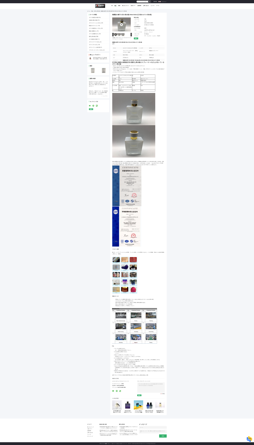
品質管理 (139, 5)
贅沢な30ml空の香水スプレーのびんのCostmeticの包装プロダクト (149, 411)
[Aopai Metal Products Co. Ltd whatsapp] (94, 105)
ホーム (88, 11)
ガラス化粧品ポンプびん (95, 28)
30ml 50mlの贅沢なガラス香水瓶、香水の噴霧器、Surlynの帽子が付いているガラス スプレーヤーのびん (100, 59)
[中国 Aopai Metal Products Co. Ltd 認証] (92, 70)
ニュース (152, 5)
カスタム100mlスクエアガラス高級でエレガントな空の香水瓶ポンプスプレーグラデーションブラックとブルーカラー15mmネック (138, 411)
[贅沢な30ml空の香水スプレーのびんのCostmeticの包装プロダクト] (149, 405)
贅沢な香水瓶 (97, 11)
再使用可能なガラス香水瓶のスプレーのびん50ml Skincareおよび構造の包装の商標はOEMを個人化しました (160, 411)
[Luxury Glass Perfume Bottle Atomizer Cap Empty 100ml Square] (121, 24)
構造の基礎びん (92, 31)
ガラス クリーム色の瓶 (94, 47)
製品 (115, 5)
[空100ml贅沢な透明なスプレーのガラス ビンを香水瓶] (117, 405)
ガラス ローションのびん (95, 23)
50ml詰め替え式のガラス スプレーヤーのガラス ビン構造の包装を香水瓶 (128, 430)
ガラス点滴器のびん (93, 33)
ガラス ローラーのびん (94, 42)
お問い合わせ (146, 5)
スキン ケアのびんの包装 (120, 375)
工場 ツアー (133, 5)
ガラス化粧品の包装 (93, 17)
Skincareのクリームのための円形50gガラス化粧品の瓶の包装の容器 (108, 434)
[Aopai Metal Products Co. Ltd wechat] (97, 105)
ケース (157, 5)
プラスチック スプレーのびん (96, 50)
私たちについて (125, 5)
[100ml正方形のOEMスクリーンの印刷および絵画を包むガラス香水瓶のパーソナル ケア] (127, 405)
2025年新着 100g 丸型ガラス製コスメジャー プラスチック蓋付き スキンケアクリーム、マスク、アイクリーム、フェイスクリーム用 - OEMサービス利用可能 (109, 427)
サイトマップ (90, 436)
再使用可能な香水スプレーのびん (132, 375)
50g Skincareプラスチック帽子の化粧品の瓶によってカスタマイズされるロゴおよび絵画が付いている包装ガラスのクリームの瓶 (109, 431)
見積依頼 (155, 1)
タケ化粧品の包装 (93, 39)
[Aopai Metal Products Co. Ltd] (100, 6)
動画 (119, 5)
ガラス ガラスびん (93, 44)
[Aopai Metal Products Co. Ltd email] (90, 105)
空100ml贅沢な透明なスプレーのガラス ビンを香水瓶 (117, 411)
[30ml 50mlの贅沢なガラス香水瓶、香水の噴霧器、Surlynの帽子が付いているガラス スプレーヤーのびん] (90, 58)
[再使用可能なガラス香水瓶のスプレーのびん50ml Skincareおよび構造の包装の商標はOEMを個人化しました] (160, 405)
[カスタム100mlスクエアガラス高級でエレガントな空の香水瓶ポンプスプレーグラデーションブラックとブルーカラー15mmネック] (138, 405)
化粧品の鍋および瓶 (144, 375)
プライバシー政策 (103, 443)
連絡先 (136, 38)
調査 (149, 1)
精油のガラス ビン (93, 25)
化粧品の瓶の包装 (93, 20)
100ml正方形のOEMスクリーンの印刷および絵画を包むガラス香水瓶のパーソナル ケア (127, 411)
